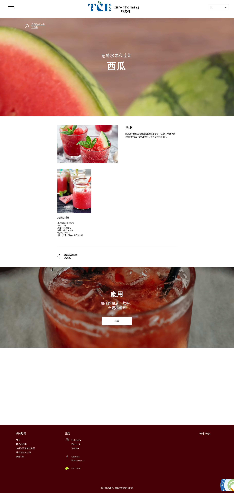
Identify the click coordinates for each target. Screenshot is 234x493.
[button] (11, 7)
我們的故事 (21, 444)
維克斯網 (129, 488)
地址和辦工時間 (23, 452)
